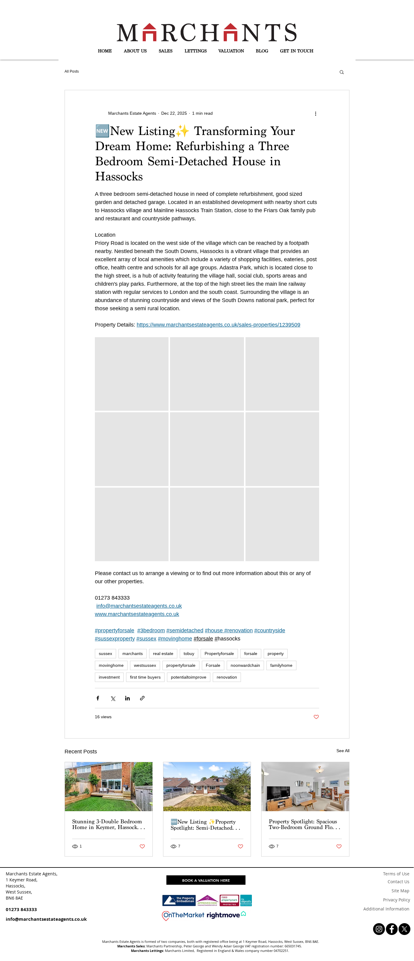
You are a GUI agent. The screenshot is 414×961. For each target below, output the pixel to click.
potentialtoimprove (188, 677)
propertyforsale (180, 665)
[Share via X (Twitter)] (112, 698)
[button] (135, 51)
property (276, 653)
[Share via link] (142, 698)
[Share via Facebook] (98, 698)
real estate (163, 653)
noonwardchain (245, 665)
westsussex (145, 665)
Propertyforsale (219, 653)
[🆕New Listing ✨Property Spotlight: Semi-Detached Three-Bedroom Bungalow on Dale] (207, 786)
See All (342, 750)
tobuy (189, 653)
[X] (404, 929)
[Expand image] (132, 374)
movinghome (111, 665)
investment (109, 677)
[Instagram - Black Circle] (379, 929)
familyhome (281, 665)
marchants (132, 653)
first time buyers (145, 677)
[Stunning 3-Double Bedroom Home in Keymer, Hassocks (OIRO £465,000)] (108, 786)
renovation (227, 677)
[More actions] (315, 113)
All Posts (72, 71)
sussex (105, 653)
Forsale (213, 665)
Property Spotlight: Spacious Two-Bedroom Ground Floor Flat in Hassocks (303, 824)
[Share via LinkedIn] (127, 698)
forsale (250, 653)
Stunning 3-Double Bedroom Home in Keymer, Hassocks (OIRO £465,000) (107, 824)
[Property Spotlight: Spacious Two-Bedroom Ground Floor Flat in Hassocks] (305, 786)
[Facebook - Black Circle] (392, 929)
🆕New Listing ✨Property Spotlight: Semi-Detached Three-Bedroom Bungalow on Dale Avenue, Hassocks (206, 825)
